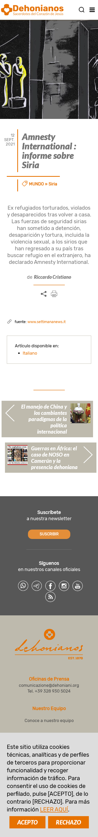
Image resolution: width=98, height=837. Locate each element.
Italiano (30, 353)
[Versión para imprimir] (54, 293)
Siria (53, 183)
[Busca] (81, 10)
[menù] (92, 10)
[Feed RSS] (50, 596)
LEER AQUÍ (54, 809)
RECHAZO (68, 822)
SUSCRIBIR (49, 534)
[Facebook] (50, 585)
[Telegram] (36, 585)
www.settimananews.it (46, 322)
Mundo (36, 183)
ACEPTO (27, 822)
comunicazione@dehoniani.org (49, 685)
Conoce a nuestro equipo (49, 720)
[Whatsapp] (23, 585)
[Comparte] (44, 294)
